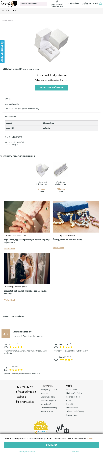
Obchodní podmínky (49, 408)
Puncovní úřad (71, 415)
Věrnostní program (48, 401)
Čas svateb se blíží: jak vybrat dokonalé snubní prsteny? (25, 292)
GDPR (68, 401)
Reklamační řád (47, 411)
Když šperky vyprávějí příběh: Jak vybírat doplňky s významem (26, 241)
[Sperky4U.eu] (9, 7)
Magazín (44, 393)
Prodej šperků (71, 390)
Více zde (90, 438)
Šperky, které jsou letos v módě (67, 240)
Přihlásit (74, 4)
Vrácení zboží (46, 404)
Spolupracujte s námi (49, 390)
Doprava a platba (48, 397)
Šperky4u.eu (8, 20)
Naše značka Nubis (74, 393)
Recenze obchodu (73, 397)
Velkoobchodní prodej (75, 411)
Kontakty (70, 404)
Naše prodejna (72, 408)
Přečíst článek (9, 249)
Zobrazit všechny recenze (33, 336)
